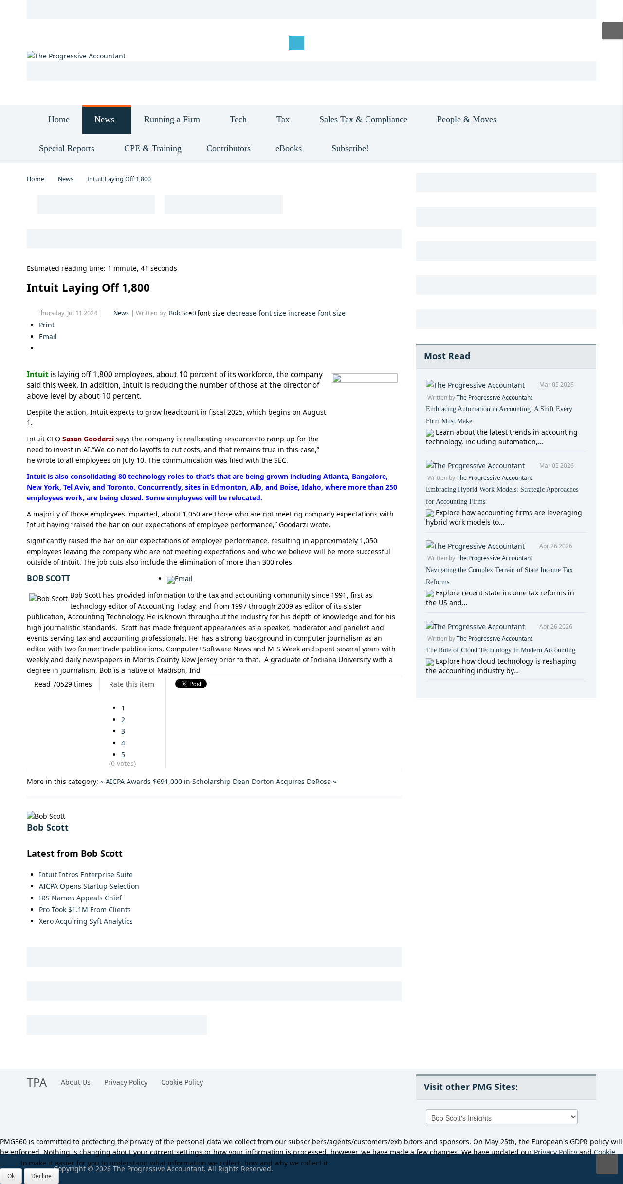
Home (35, 179)
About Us (76, 1082)
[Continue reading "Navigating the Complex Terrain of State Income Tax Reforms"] (431, 592)
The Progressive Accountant (494, 397)
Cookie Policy (182, 1082)
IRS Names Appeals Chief (80, 897)
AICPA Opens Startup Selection (89, 886)
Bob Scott (183, 313)
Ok (11, 1176)
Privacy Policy (125, 1082)
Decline (41, 1176)
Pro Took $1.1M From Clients (85, 909)
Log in (44, 42)
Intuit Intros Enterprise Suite (86, 874)
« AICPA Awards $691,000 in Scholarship (165, 781)
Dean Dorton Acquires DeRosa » (284, 781)
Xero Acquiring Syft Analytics (86, 921)
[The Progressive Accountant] (76, 55)
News (65, 179)
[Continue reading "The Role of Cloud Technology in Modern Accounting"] (431, 661)
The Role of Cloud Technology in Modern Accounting (500, 650)
